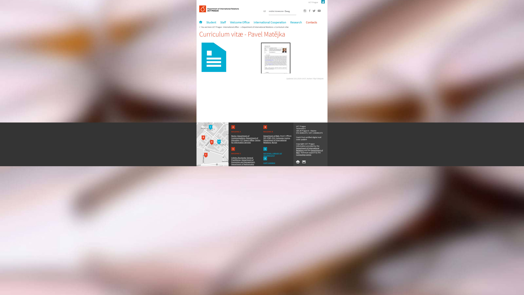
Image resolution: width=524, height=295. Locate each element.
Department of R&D (271, 136)
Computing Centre (303, 155)
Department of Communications (240, 137)
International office (231, 27)
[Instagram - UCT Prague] (303, 11)
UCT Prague (313, 2)
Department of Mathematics (242, 164)
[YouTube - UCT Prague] (318, 11)
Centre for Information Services (245, 141)
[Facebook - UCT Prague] (308, 11)
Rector (233, 136)
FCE (273, 138)
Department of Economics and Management (243, 161)
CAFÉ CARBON (269, 163)
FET (264, 138)
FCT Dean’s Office (247, 140)
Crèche (238, 158)
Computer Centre (283, 138)
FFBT (269, 138)
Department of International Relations (257, 27)
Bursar (274, 142)
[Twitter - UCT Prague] (312, 11)
